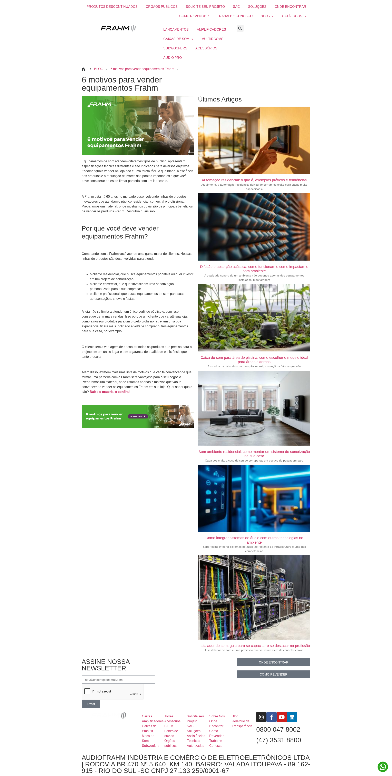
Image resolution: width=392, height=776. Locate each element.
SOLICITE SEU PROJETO (205, 6)
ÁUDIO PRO (172, 57)
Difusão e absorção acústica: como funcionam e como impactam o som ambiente (254, 269)
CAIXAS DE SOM (176, 39)
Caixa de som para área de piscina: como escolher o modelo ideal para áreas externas (254, 360)
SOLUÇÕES (257, 6)
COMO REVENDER (194, 16)
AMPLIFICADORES (211, 29)
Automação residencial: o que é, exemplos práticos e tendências (254, 180)
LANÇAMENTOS (176, 29)
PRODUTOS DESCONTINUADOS (112, 6)
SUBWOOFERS (175, 48)
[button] (240, 28)
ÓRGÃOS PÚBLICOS (162, 6)
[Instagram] (261, 717)
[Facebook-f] (271, 717)
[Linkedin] (292, 717)
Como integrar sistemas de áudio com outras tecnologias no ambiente (254, 540)
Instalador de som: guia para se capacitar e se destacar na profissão (254, 646)
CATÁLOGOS (292, 16)
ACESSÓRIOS (206, 48)
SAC (236, 6)
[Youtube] (282, 717)
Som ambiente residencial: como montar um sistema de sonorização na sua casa (254, 454)
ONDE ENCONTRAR (290, 6)
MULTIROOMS (212, 39)
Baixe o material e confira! (110, 392)
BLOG (265, 16)
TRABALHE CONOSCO (235, 16)
